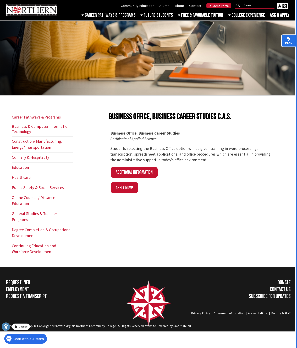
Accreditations (258, 313)
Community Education (138, 5)
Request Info (18, 282)
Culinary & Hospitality (30, 157)
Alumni (165, 5)
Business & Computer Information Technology (41, 129)
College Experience (248, 15)
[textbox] (256, 5)
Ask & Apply (279, 15)
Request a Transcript (26, 296)
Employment (17, 289)
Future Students (158, 15)
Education (20, 167)
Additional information (134, 172)
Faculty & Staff (281, 313)
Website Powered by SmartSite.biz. (168, 326)
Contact (195, 5)
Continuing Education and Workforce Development (34, 249)
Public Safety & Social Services (38, 188)
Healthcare (21, 177)
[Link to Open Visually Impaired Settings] (6, 327)
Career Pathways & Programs (110, 15)
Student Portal (218, 6)
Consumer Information (229, 313)
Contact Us (280, 289)
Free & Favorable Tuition (201, 15)
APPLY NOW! (124, 188)
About (179, 5)
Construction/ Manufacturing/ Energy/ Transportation (37, 144)
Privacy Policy (200, 313)
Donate (284, 282)
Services (11, 326)
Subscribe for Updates (270, 296)
